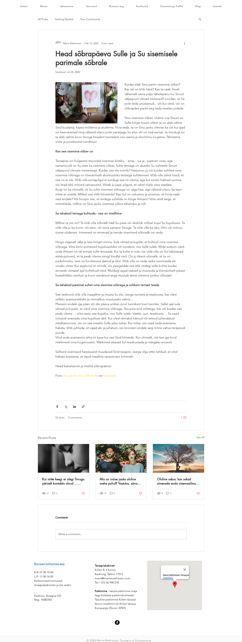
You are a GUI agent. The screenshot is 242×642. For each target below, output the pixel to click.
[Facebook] (117, 622)
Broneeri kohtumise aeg (49, 563)
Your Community (90, 19)
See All (200, 437)
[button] (199, 19)
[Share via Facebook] (57, 406)
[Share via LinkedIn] (74, 406)
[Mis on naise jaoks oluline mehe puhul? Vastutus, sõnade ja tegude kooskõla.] (121, 458)
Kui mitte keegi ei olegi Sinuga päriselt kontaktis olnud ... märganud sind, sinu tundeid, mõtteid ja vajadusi (63, 481)
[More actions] (184, 43)
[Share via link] (83, 406)
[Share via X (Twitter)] (65, 406)
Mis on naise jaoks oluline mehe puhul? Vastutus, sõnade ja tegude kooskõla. (120, 481)
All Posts (43, 19)
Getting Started (64, 19)
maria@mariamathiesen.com (112, 578)
